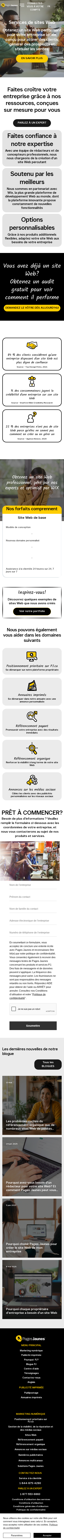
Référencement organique (30, 1444)
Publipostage (31, 1393)
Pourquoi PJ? (31, 1360)
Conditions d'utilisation (31, 1503)
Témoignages (31, 1373)
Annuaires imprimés (31, 1398)
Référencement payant (30, 1440)
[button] (32, 123)
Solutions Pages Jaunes (30, 1466)
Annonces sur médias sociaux (31, 1449)
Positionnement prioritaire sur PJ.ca (30, 1420)
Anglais (31, 1382)
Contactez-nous (31, 1378)
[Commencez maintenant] (32, 661)
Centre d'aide (31, 1369)
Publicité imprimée (31, 1355)
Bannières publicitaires (30, 1455)
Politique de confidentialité (31, 1510)
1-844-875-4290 (30, 1483)
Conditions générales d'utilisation (31, 1506)
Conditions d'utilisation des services (31, 1499)
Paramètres (17, 1535)
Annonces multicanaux (30, 1461)
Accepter (47, 1535)
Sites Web (30, 1435)
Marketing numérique (31, 1351)
